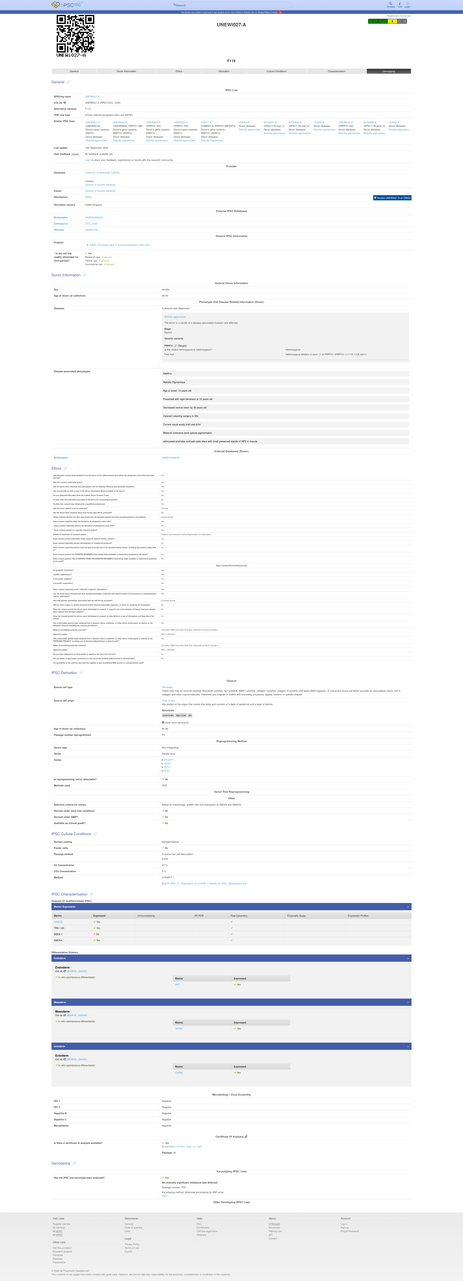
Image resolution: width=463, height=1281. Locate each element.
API (271, 1234)
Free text (169, 354)
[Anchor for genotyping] (73, 1163)
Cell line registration (207, 1231)
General (74, 71)
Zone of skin (168, 700)
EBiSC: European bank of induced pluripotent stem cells (120, 244)
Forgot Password (350, 1231)
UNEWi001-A (92, 122)
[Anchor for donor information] (84, 274)
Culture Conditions (276, 71)
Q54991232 (91, 229)
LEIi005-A (394, 122)
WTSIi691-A (270, 122)
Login (407, 6)
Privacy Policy (263, 12)
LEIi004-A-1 (245, 122)
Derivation (224, 71)
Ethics (179, 71)
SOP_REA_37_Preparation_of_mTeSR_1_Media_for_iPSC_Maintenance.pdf (205, 883)
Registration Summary (399, 15)
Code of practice (133, 1227)
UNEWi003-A (346, 122)
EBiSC (88, 197)
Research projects (62, 1251)
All (57, 1231)
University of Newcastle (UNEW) (102, 172)
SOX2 (167, 763)
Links (127, 1231)
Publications (59, 1262)
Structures (274, 1227)
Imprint (128, 1251)
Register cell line (61, 1224)
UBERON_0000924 (76, 1059)
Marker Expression (64, 906)
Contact (273, 1238)
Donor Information (126, 71)
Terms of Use (132, 1247)
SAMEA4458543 (171, 457)
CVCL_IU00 (91, 223)
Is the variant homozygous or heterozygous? (188, 349)
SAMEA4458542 (94, 217)
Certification (203, 1227)
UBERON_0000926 (76, 1015)
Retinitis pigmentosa (96, 140)
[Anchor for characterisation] (91, 894)
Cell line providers (62, 1247)
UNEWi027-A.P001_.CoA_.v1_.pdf (182, 1146)
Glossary (201, 1234)
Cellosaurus (61, 223)
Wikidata (59, 229)
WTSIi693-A (295, 122)
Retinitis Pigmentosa (212, 140)
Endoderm (60, 958)
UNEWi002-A (120, 122)
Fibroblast (167, 687)
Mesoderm (60, 1002)
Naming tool (275, 1231)
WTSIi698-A (370, 122)
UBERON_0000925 (76, 971)
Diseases (57, 1258)
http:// (165, 1195)
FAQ (199, 1224)
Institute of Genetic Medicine (100, 184)
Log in (344, 1224)
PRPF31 (168, 345)
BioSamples (61, 217)
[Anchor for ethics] (65, 468)
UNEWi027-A (92, 96)
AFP (177, 984)
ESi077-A (206, 122)
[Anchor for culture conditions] (94, 833)
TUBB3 (179, 1072)
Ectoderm (59, 1046)
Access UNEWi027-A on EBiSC (393, 198)
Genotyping (389, 71)
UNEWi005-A (181, 122)
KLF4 (167, 767)
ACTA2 (178, 1028)
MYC (167, 770)
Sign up (345, 1227)
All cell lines (59, 1227)
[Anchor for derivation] (81, 672)
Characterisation (336, 71)
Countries (58, 1255)
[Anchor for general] (68, 81)
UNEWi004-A (153, 122)
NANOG (58, 921)
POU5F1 (169, 760)
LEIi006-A (319, 122)
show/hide (75, 154)
